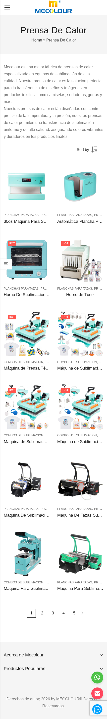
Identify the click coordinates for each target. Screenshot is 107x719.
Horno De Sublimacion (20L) (30, 294)
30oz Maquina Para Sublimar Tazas (36, 221)
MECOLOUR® (69, 699)
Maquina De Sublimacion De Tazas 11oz (41, 515)
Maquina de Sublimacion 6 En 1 (33, 441)
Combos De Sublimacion (23, 362)
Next (82, 613)
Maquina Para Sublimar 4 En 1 (32, 588)
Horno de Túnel (80, 294)
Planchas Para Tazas (21, 215)
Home (36, 40)
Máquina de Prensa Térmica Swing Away (42, 368)
